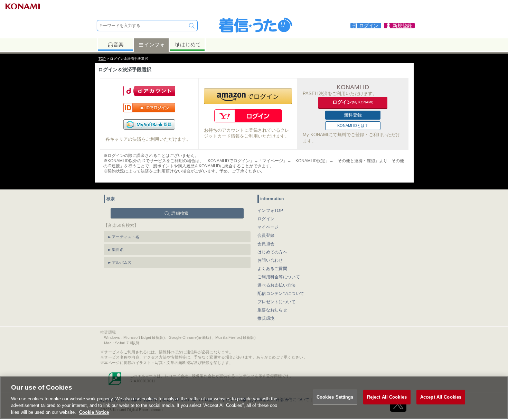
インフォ (154, 44)
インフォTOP (270, 210)
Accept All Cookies (440, 397)
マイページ (268, 227)
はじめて (190, 44)
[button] (248, 96)
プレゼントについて (276, 301)
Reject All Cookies (387, 397)
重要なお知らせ (272, 310)
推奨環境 (265, 318)
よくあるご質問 (272, 268)
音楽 (118, 44)
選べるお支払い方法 (276, 285)
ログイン (265, 218)
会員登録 (265, 235)
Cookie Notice (94, 412)
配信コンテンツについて (280, 293)
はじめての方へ (272, 252)
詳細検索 (179, 213)
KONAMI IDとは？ (352, 125)
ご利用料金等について (278, 276)
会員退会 (265, 243)
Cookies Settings (335, 397)
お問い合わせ (270, 260)
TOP (102, 58)
